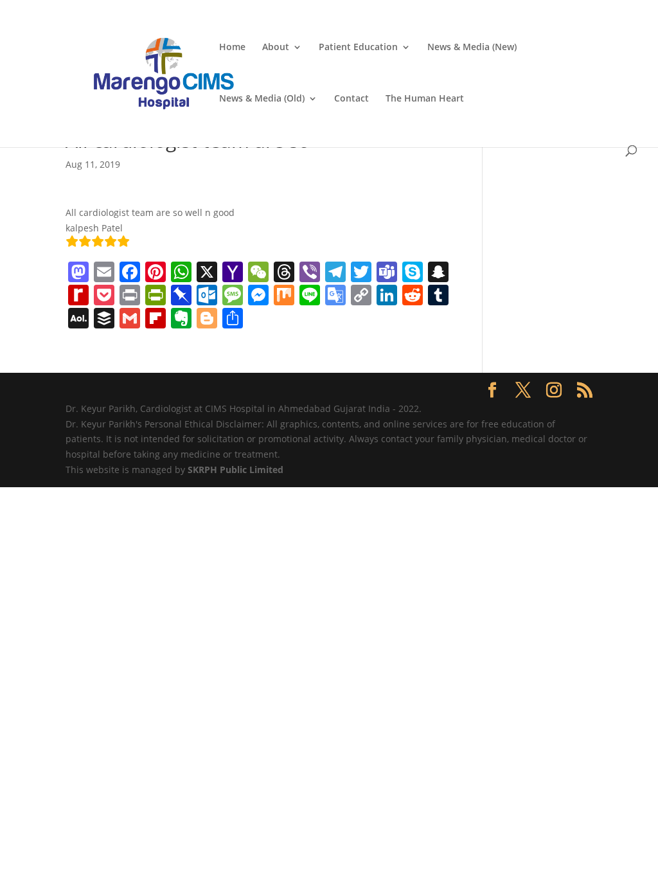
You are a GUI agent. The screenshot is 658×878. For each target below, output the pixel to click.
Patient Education (358, 47)
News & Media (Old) (262, 99)
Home (232, 47)
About (275, 47)
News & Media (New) (472, 47)
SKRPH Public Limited (235, 469)
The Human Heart (425, 99)
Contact (351, 99)
